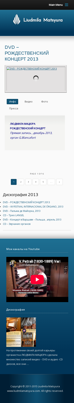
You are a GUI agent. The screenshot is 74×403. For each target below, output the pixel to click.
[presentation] (12, 101)
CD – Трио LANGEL (13, 215)
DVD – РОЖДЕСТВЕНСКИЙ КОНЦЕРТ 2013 (27, 53)
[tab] (12, 101)
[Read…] (21, 346)
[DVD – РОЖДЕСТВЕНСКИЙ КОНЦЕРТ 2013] (36, 78)
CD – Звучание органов (16, 224)
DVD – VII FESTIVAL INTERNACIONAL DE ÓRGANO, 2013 (33, 206)
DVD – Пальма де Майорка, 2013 (21, 211)
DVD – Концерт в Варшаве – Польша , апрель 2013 (32, 219)
